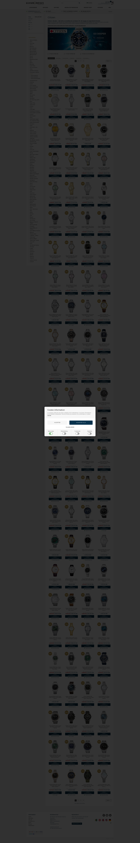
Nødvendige (51, 431)
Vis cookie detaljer (70, 427)
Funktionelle (77, 431)
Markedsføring (64, 431)
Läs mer (49, 415)
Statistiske (89, 431)
